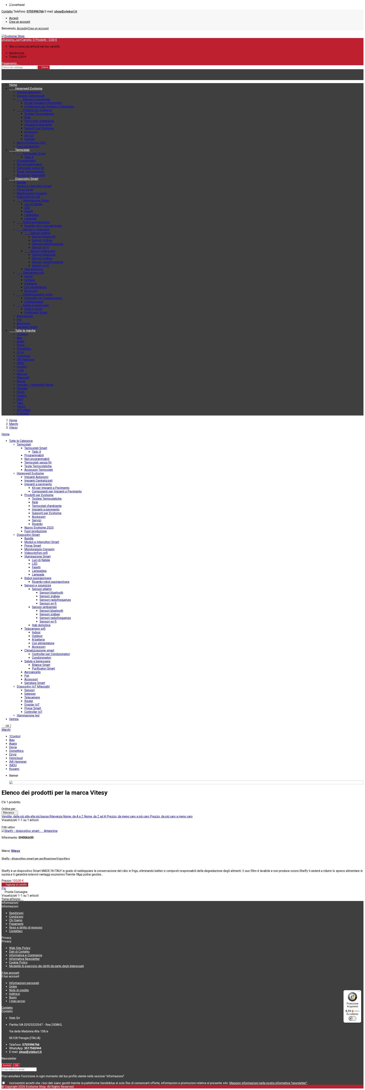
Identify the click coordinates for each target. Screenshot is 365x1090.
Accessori (31, 132)
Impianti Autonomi (29, 92)
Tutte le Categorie (21, 441)
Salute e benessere (33, 305)
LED (27, 208)
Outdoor (29, 280)
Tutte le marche (22, 330)
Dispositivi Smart (23, 179)
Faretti (28, 211)
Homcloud (23, 356)
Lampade (30, 218)
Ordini (13, 986)
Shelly (21, 392)
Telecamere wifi (30, 273)
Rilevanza (10, 812)
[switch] (352, 1018)
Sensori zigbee (42, 240)
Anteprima (49, 831)
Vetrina (13, 719)
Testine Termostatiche (39, 114)
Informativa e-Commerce (25, 955)
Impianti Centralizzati (31, 96)
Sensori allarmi (37, 233)
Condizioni (16, 916)
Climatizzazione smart (35, 294)
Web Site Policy (19, 948)
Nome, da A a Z (73, 816)
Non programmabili (29, 164)
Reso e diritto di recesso (25, 927)
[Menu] (359, 992)
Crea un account (19, 22)
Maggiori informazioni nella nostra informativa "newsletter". (268, 1083)
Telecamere (32, 697)
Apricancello (25, 316)
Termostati (19, 150)
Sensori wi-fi (40, 247)
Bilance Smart (33, 309)
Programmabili (26, 161)
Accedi (13, 18)
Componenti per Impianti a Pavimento (49, 106)
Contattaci (15, 931)
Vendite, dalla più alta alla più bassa (25, 816)
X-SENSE (23, 414)
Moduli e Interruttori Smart (34, 186)
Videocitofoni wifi (28, 197)
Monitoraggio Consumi (32, 193)
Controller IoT (33, 712)
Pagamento (11, 63)
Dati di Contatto (19, 951)
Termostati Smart (31, 153)
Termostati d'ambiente (39, 121)
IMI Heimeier (25, 359)
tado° (20, 399)
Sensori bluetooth (44, 236)
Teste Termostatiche (30, 171)
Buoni (13, 997)
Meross (22, 374)
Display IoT (32, 704)
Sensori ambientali (39, 251)
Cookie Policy (18, 962)
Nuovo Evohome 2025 (31, 143)
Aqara (20, 341)
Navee (21, 381)
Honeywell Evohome (25, 88)
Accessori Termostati (31, 175)
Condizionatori (34, 301)
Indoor (28, 276)
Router (28, 701)
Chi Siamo (15, 920)
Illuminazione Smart (33, 200)
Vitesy (21, 406)
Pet (19, 320)
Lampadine (31, 215)
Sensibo (22, 388)
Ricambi (29, 139)
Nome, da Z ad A (95, 816)
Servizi (29, 135)
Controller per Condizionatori (43, 298)
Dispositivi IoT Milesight (33, 686)
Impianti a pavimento (33, 99)
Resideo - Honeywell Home (35, 385)
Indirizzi (14, 994)
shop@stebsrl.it (65, 11)
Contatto (7, 11)
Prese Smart (25, 189)
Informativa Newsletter (24, 959)
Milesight (23, 377)
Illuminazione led (28, 715)
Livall (20, 370)
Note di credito (19, 990)
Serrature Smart (27, 327)
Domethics (24, 348)
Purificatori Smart (35, 312)
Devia (20, 345)
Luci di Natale (33, 204)
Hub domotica (33, 269)
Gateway (30, 694)
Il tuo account (10, 973)
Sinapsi (22, 395)
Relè (27, 117)
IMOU (20, 363)
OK (6, 726)
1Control (22, 334)
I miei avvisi (17, 1001)
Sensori (29, 690)
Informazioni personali (24, 983)
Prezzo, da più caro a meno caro (171, 816)
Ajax (19, 338)
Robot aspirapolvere (33, 222)
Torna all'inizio (12, 899)
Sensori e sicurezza (33, 229)
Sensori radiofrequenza (47, 244)
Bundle (21, 182)
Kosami (22, 367)
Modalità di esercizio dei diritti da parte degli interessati (46, 966)
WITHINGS (24, 410)
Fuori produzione (28, 146)
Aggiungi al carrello (15, 884)
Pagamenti (16, 924)
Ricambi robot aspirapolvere (43, 226)
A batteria (30, 283)
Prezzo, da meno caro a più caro (128, 816)
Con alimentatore (35, 287)
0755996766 (35, 11)
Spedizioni (16, 913)
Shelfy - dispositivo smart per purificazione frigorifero (36, 858)
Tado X (28, 157)
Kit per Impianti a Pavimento (43, 103)
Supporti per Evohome (39, 128)
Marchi (6, 730)
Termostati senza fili (30, 168)
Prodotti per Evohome (34, 110)
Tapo (20, 403)
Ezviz (20, 352)
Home (6, 434)
